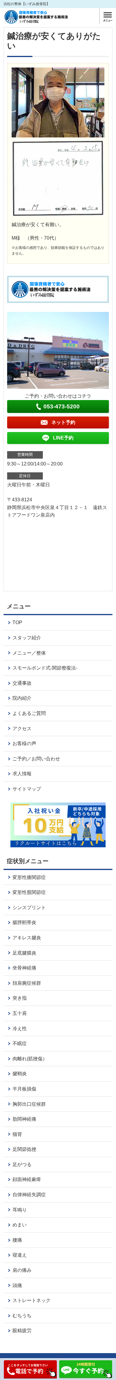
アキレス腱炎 (26, 937)
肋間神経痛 (24, 1119)
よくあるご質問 (29, 713)
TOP (17, 622)
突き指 (19, 998)
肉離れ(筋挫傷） (29, 1058)
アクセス (22, 728)
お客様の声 (24, 743)
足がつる (22, 1164)
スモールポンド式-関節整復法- (44, 667)
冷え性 (19, 1028)
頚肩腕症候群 (26, 983)
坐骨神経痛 (24, 967)
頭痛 (17, 1285)
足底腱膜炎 (24, 952)
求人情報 (22, 773)
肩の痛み (22, 1270)
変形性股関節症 (29, 892)
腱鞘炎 (19, 1073)
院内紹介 (22, 698)
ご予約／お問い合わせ (36, 758)
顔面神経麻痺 (26, 1179)
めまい (19, 1224)
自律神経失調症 (29, 1194)
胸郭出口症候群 (29, 1104)
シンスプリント (29, 907)
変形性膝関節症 (29, 877)
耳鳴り (19, 1209)
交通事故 (22, 683)
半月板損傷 (24, 1088)
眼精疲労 (22, 1330)
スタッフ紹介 (26, 637)
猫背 (17, 1134)
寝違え (19, 1255)
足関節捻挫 (24, 1149)
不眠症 (19, 1043)
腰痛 (17, 1240)
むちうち (22, 1315)
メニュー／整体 (29, 652)
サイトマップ (26, 788)
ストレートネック (31, 1300)
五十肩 (19, 1013)
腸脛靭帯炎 (24, 922)
